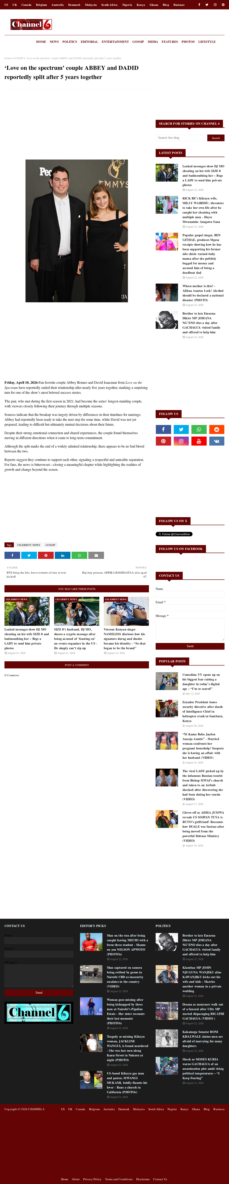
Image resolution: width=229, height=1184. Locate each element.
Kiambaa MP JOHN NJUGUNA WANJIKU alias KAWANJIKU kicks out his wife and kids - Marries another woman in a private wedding (201, 979)
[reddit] (217, 429)
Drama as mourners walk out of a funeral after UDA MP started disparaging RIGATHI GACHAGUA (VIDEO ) (203, 1011)
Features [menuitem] (170, 41)
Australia (57, 4)
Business (179, 4)
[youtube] (199, 441)
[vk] (217, 441)
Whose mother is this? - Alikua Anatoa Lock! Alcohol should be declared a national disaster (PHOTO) (203, 293)
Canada (26, 4)
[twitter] (207, 4)
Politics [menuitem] (69, 41)
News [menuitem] (54, 41)
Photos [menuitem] (188, 41)
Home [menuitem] (41, 41)
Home (7, 58)
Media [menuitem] (153, 41)
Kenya (141, 4)
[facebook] (199, 4)
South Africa (109, 4)
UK (15, 4)
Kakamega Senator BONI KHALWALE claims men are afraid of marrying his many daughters (202, 1038)
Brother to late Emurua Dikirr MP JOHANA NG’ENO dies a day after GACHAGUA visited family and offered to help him (201, 322)
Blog (166, 4)
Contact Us (160, 1179)
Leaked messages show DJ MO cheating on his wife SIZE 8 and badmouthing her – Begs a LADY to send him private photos (26, 638)
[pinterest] (222, 4)
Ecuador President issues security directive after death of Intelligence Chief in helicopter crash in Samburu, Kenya (202, 711)
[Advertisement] (76, 125)
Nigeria (127, 4)
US (6, 4)
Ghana (154, 4)
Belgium (41, 4)
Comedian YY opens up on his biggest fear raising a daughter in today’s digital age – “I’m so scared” (201, 681)
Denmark (74, 4)
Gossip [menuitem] (138, 41)
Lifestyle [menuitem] (207, 41)
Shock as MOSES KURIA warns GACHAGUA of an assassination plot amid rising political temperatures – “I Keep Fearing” (203, 1068)
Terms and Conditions (119, 1179)
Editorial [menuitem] (89, 41)
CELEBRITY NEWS (28, 545)
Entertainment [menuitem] (115, 41)
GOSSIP (18, 58)
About (76, 1179)
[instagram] (215, 4)
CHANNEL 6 (36, 1109)
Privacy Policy (92, 1179)
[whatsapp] (199, 429)
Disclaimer (143, 1179)
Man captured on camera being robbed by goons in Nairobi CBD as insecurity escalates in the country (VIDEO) (125, 977)
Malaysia (91, 4)
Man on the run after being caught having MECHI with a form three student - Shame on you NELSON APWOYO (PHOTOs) (127, 944)
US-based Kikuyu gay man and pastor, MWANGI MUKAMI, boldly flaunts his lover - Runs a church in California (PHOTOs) (127, 1082)
